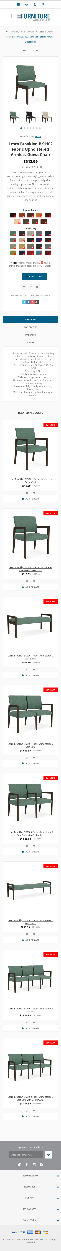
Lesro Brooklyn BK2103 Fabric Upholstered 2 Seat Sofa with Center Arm (30, 834)
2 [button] (24, 128)
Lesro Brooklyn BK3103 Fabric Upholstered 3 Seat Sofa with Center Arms (30, 1098)
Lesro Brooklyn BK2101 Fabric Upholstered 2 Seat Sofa (30, 745)
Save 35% (50, 513)
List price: (25, 167)
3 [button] (27, 128)
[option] (14, 117)
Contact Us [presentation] (30, 327)
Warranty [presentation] (30, 334)
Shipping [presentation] (30, 342)
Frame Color (30, 209)
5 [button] (33, 128)
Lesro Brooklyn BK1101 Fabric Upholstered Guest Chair (30, 481)
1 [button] (21, 128)
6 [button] (37, 128)
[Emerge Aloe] (30, 447)
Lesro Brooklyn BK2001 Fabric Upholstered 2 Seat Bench (30, 657)
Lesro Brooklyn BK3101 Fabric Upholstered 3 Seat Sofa (30, 1010)
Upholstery (30, 228)
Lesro (38, 136)
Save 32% (50, 425)
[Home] (6, 31)
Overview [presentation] (30, 319)
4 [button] (30, 128)
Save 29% (50, 601)
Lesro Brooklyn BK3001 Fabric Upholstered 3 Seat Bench (30, 922)
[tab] (30, 319)
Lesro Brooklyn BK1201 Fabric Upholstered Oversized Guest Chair (30, 569)
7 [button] (40, 128)
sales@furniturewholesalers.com (31, 359)
